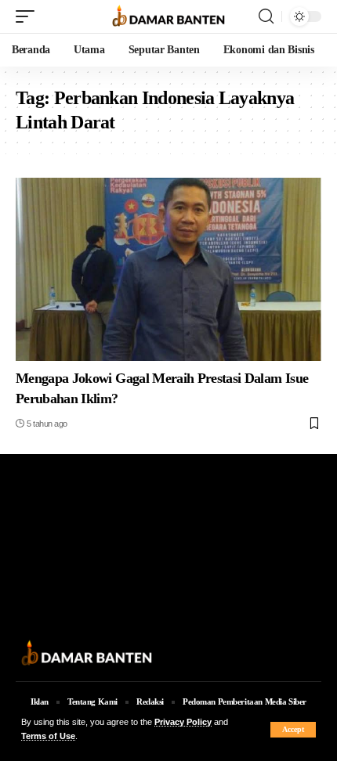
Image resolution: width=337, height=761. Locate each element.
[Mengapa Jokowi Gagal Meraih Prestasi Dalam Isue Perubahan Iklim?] (168, 269)
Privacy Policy (183, 722)
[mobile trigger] (29, 16)
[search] (266, 16)
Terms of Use (48, 736)
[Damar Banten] (168, 17)
